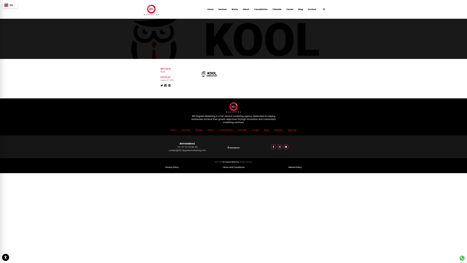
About (246, 9)
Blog (300, 9)
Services (222, 9)
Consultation (260, 9)
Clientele (276, 9)
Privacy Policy (172, 167)
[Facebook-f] (273, 146)
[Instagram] (279, 146)
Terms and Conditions (233, 167)
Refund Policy (295, 167)
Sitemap (292, 130)
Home (210, 9)
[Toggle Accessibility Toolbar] (5, 257)
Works (235, 9)
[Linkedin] (286, 146)
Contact (312, 9)
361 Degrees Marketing (231, 162)
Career (289, 9)
